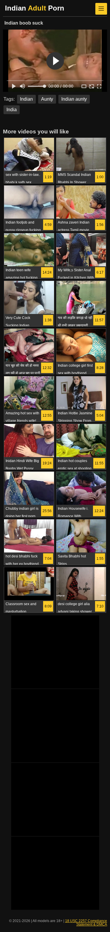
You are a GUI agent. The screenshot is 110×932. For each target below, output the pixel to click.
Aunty (47, 99)
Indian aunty (74, 99)
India (11, 109)
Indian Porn (34, 8)
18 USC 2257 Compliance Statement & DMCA (86, 922)
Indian (26, 99)
